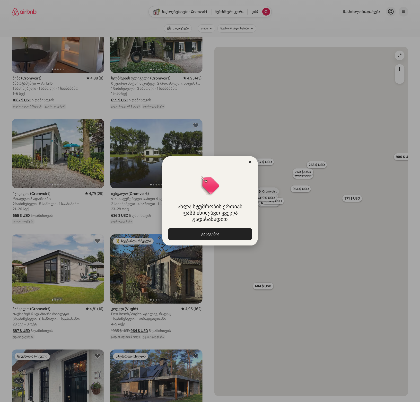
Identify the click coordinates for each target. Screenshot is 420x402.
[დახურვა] (250, 162)
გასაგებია (210, 233)
